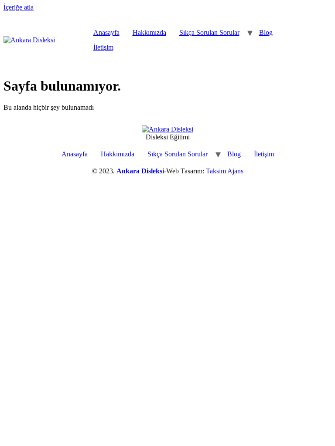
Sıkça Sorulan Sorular (209, 32)
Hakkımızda (149, 32)
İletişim (103, 47)
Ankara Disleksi (140, 171)
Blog (266, 32)
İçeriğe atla (18, 7)
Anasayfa (106, 32)
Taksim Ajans (224, 171)
